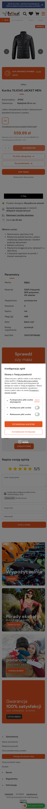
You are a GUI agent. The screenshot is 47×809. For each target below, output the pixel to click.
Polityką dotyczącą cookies (27, 381)
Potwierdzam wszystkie (23, 424)
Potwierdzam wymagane (23, 432)
